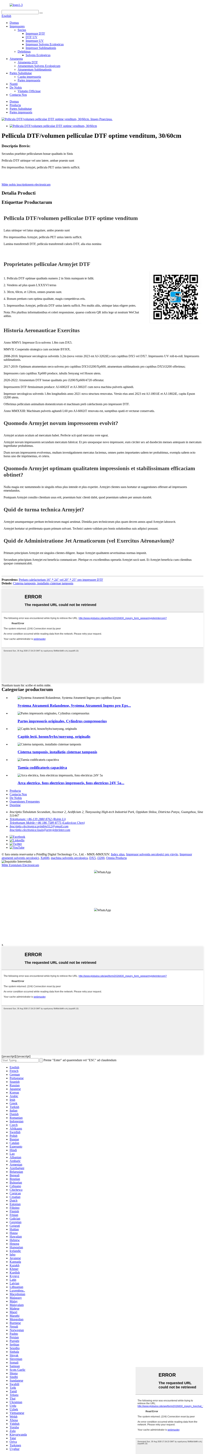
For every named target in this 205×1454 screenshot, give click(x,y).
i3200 (101, 858)
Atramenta (16, 58)
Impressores (17, 26)
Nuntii (14, 84)
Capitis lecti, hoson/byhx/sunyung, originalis (54, 736)
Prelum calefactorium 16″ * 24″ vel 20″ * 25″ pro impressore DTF (61, 579)
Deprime (15, 805)
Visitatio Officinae (29, 91)
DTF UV (31, 37)
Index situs (118, 854)
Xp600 (44, 858)
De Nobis (16, 87)
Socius (22, 30)
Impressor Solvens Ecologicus (45, 44)
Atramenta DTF (28, 62)
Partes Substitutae (21, 73)
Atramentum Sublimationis (34, 69)
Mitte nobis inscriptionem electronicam (26, 184)
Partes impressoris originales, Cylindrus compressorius (62, 721)
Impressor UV (35, 40)
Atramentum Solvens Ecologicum (39, 66)
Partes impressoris (29, 80)
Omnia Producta (116, 858)
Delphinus (24, 51)
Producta (15, 105)
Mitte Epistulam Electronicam (20, 865)
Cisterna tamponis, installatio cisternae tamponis (43, 583)
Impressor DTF (35, 33)
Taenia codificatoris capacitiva (42, 767)
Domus (14, 22)
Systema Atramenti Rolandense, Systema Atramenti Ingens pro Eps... (74, 705)
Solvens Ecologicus (38, 55)
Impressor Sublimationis (41, 48)
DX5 (92, 858)
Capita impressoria (29, 76)
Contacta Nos (18, 94)
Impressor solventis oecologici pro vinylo (152, 854)
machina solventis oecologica (69, 858)
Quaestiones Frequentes (25, 801)
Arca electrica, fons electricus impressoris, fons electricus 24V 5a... (71, 783)
